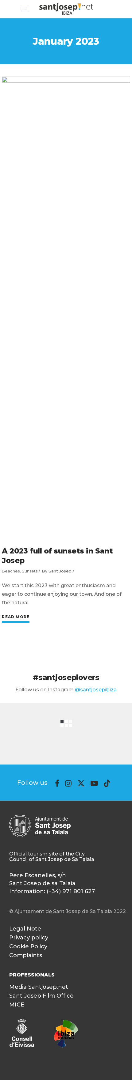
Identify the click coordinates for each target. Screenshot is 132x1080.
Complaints (25, 955)
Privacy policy (28, 937)
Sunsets (29, 570)
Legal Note (25, 928)
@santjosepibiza (96, 690)
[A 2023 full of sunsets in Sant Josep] (66, 306)
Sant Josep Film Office (41, 995)
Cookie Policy (28, 946)
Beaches (11, 570)
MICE (16, 1004)
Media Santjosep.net (38, 987)
